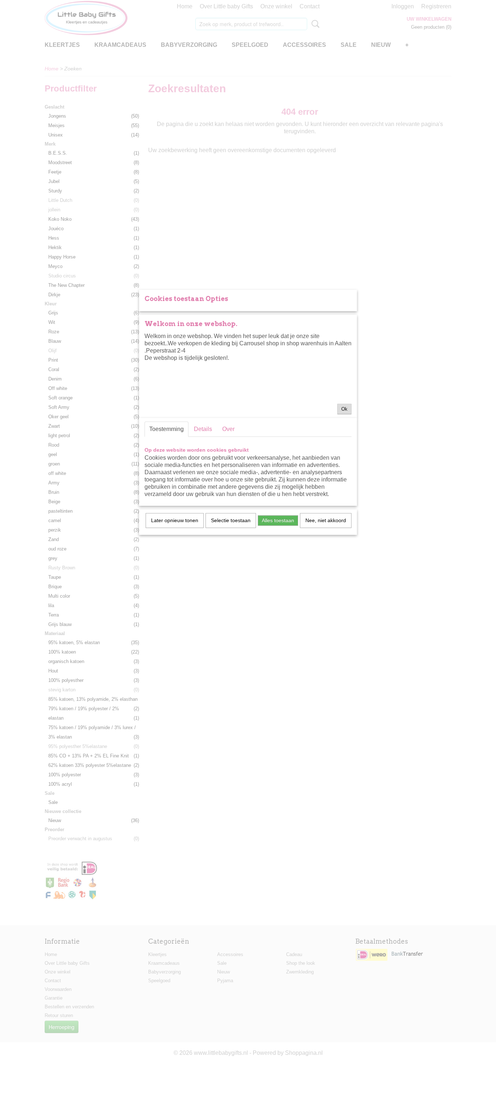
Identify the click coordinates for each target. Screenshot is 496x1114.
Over (228, 429)
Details (203, 429)
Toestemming (166, 429)
